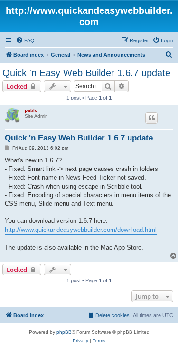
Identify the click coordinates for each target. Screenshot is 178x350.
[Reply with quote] (151, 118)
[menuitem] (25, 40)
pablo (31, 110)
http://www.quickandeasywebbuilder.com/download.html (81, 229)
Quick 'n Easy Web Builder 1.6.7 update (86, 73)
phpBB (64, 332)
